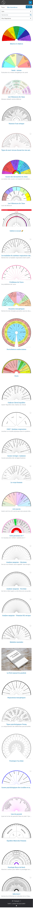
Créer (29, 7)
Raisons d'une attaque (16, 123)
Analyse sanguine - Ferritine (16, 589)
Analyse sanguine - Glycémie (16, 562)
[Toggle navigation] (30, 2)
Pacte (16, 376)
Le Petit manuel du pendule (16, 673)
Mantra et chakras (16, 44)
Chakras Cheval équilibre (16, 402)
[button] (3, 219)
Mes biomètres (12, 7)
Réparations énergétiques (16, 698)
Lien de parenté (16, 814)
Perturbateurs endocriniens (16, 349)
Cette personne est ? (16, 536)
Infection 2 (16, 894)
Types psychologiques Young (16, 724)
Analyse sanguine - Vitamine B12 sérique (16, 615)
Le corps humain (16, 482)
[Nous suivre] (16, 906)
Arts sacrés (16, 509)
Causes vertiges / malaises (16, 456)
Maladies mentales (16, 642)
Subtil (9, 903)
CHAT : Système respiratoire (16, 429)
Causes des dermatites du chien (16, 177)
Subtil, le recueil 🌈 (16, 231)
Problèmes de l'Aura (16, 282)
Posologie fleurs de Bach (16, 867)
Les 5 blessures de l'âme (16, 97)
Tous (3, 7)
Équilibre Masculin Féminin (16, 841)
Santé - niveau (16, 70)
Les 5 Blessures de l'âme (16, 203)
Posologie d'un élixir (16, 761)
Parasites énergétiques (16, 309)
